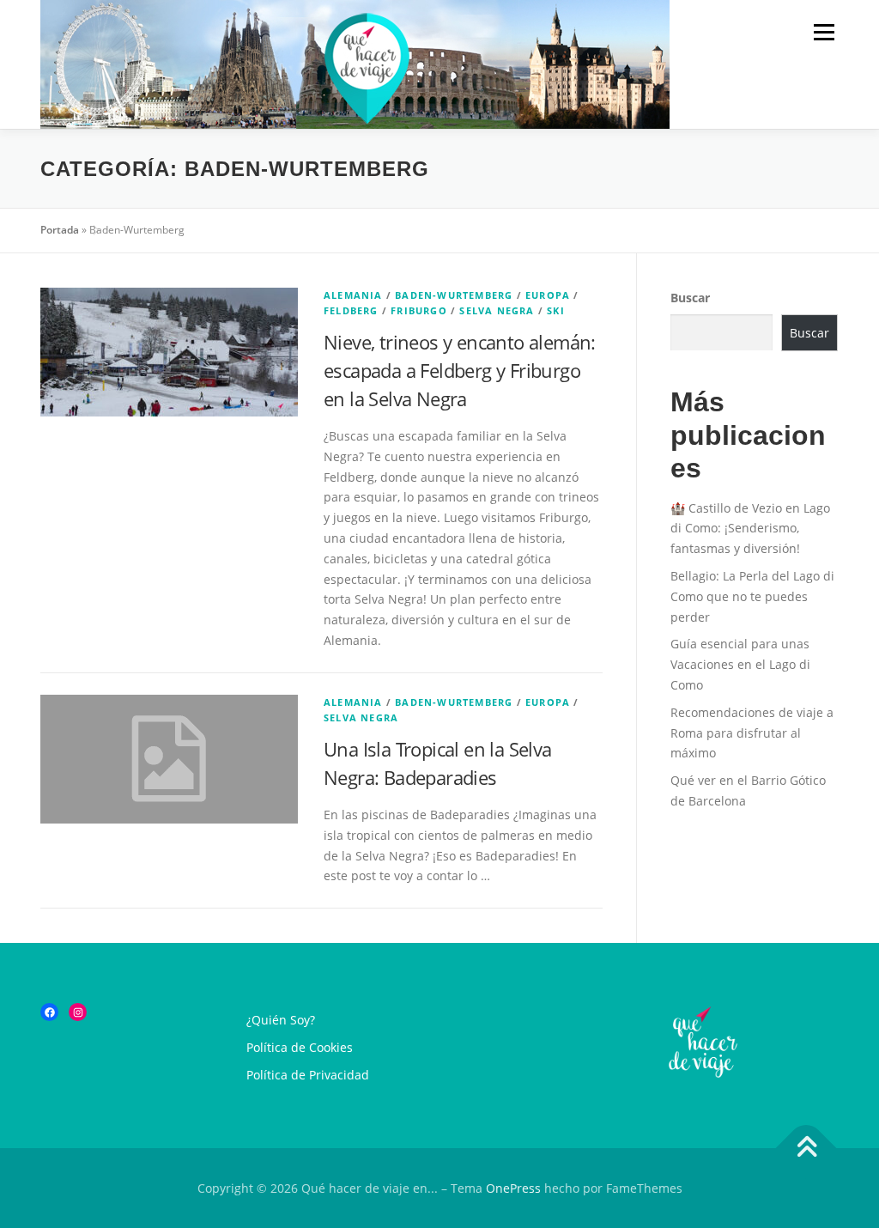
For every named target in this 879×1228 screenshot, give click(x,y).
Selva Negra (496, 310)
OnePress (513, 1188)
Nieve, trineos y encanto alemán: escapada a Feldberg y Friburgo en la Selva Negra (460, 370)
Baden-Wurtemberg (453, 295)
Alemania (353, 295)
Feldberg (351, 310)
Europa (547, 295)
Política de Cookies (299, 1047)
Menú (824, 32)
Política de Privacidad (307, 1075)
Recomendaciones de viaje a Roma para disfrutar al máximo (752, 733)
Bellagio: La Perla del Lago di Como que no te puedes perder (752, 596)
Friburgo (419, 310)
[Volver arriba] (806, 1147)
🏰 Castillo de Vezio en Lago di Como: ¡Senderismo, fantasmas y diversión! (750, 528)
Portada (59, 229)
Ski (556, 310)
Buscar (690, 297)
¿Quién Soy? (280, 1020)
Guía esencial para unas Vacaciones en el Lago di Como (740, 664)
